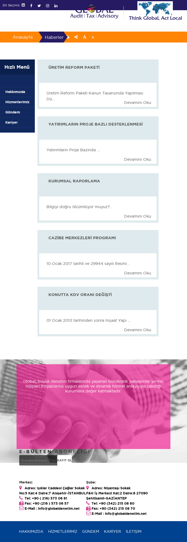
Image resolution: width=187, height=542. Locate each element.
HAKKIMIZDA (31, 531)
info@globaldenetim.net (59, 508)
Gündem (12, 112)
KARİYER (112, 531)
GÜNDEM (90, 531)
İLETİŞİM (133, 531)
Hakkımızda (15, 92)
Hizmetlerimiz (17, 102)
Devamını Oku (137, 102)
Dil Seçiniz (12, 5)
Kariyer (11, 122)
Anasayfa (23, 37)
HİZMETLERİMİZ (62, 531)
